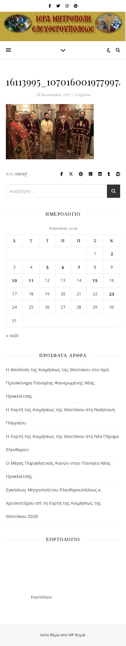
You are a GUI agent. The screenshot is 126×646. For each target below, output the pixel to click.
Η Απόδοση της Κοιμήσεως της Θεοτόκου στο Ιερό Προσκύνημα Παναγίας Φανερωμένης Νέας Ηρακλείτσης (57, 382)
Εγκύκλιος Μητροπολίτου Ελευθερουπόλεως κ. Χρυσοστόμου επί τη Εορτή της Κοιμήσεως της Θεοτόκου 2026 (53, 503)
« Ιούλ (12, 335)
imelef (21, 174)
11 (31, 280)
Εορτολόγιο (41, 597)
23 (111, 294)
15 (95, 280)
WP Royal (76, 634)
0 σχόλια (83, 94)
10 (14, 280)
